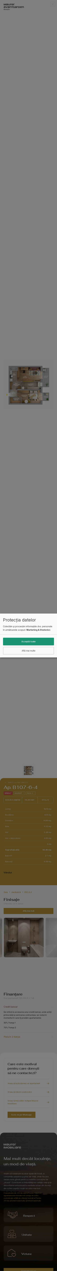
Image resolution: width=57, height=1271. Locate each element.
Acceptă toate (28, 641)
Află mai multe (28, 650)
